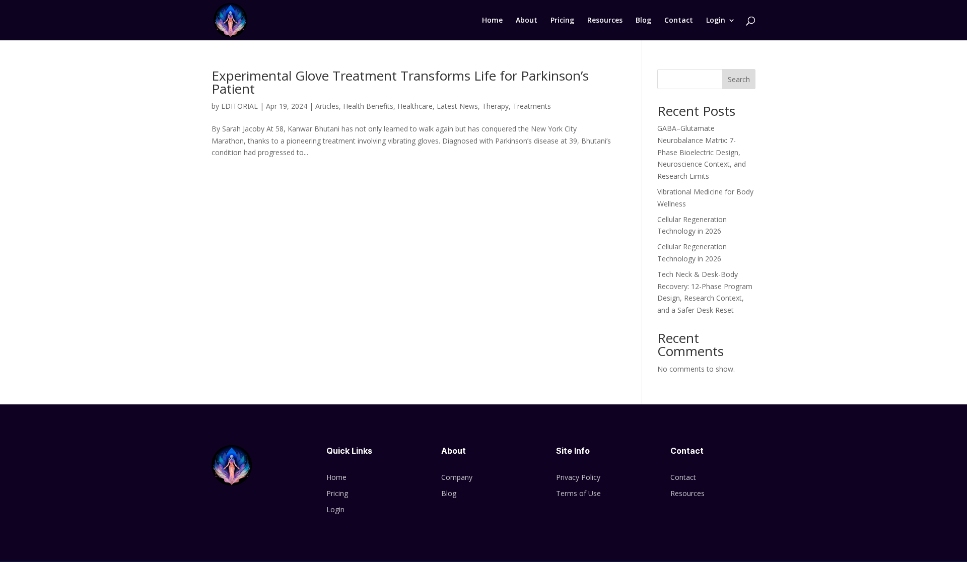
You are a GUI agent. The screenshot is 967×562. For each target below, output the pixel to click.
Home (492, 21)
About (526, 21)
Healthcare (415, 106)
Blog (643, 21)
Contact (678, 21)
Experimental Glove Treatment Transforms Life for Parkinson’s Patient (400, 82)
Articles (327, 106)
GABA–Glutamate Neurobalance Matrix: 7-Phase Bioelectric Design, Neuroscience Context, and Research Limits (701, 152)
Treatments (532, 106)
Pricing (562, 21)
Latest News (457, 106)
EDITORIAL (239, 106)
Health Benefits (368, 106)
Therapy (495, 106)
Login (715, 21)
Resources (605, 21)
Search (739, 79)
